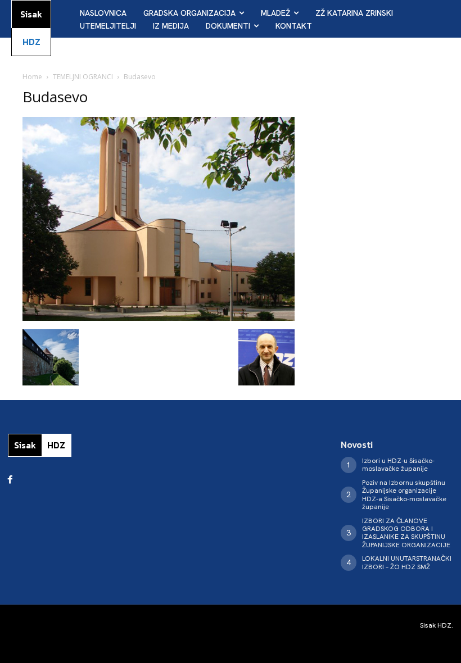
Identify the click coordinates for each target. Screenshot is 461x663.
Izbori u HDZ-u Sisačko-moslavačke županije (398, 464)
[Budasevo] (158, 318)
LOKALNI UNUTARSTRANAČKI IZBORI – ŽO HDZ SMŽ (406, 562)
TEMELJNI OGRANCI (83, 76)
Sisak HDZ (435, 625)
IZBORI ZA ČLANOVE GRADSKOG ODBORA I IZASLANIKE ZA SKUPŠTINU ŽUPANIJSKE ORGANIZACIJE (406, 533)
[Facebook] (10, 480)
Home (32, 76)
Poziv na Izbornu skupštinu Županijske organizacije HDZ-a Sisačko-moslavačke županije (404, 494)
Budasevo (55, 97)
